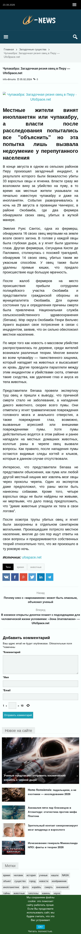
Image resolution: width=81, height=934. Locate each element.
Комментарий (11, 652)
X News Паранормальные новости (40, 20)
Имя (6, 677)
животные (35, 567)
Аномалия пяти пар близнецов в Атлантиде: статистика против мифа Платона (52, 812)
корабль (36, 887)
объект (7, 881)
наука (57, 893)
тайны (6, 893)
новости (43, 881)
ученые (43, 875)
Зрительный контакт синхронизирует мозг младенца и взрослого (53, 827)
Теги (8, 567)
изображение (59, 881)
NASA (65, 875)
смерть (49, 887)
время (20, 567)
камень (46, 893)
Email (7, 690)
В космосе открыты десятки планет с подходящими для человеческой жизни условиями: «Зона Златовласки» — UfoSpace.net (40, 619)
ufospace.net (31, 557)
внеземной (62, 887)
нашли (54, 875)
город (32, 881)
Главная (9, 49)
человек (18, 875)
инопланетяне (11, 887)
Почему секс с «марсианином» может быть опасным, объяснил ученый (40, 600)
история (31, 875)
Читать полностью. (40, 931)
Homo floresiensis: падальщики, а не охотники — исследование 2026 (52, 792)
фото (25, 887)
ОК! (40, 926)
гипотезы (33, 893)
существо (20, 881)
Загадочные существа (32, 49)
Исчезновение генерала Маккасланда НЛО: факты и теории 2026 (53, 845)
